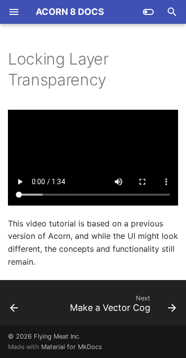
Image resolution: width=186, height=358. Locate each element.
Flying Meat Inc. (57, 336)
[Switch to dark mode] (148, 12)
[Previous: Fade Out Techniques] (14, 306)
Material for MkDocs (71, 347)
